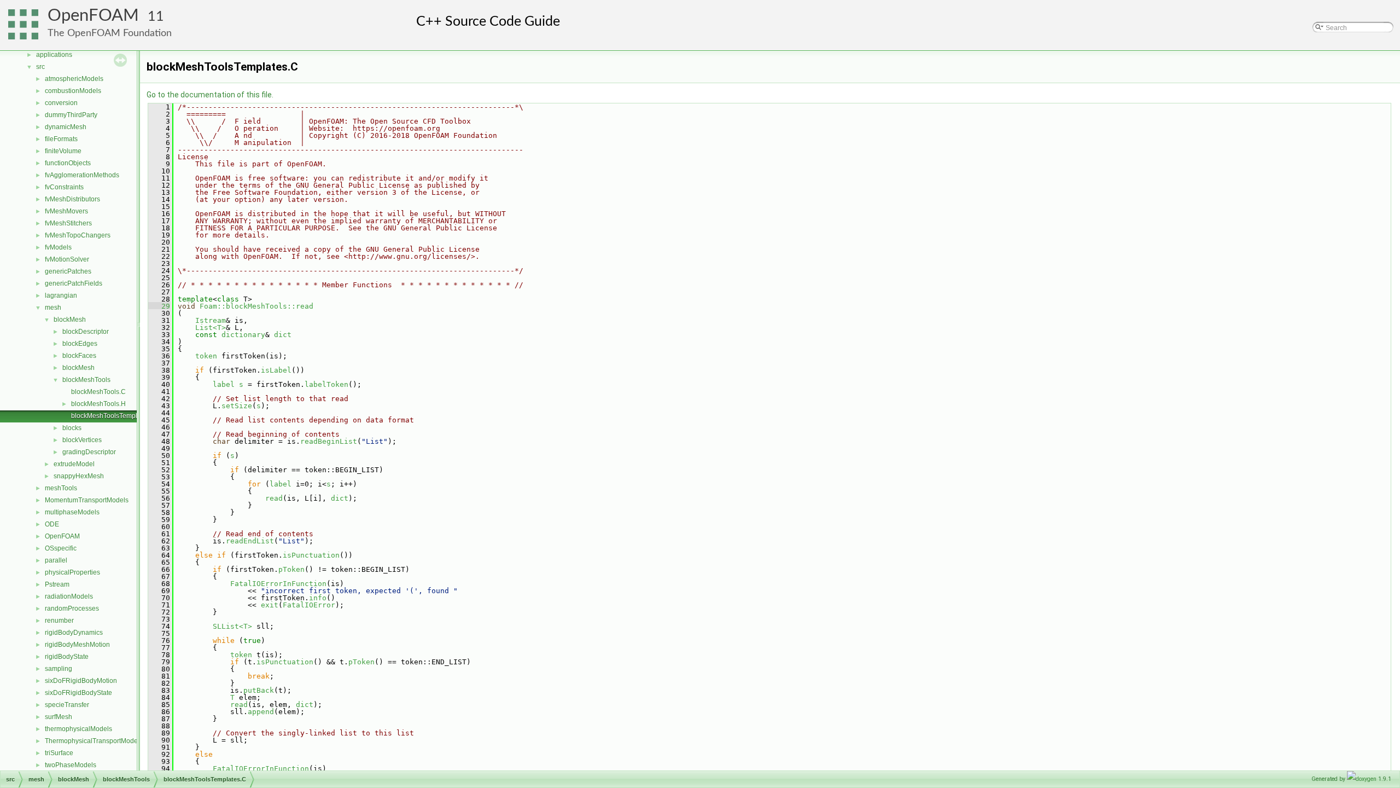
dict (282, 335)
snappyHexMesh (79, 476)
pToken (291, 569)
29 (159, 306)
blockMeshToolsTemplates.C (113, 416)
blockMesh (70, 319)
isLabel (276, 370)
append (261, 712)
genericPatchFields (73, 283)
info (317, 598)
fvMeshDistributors (72, 199)
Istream (210, 320)
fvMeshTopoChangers (77, 235)
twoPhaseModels (70, 765)
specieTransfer (67, 705)
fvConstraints (64, 187)
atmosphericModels (74, 79)
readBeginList (328, 441)
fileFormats (61, 139)
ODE (52, 524)
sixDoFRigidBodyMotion (81, 681)
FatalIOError (309, 605)
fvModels (58, 247)
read (274, 498)
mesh (53, 307)
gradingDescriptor (89, 452)
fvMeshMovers (66, 211)
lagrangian (61, 295)
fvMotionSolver (67, 259)
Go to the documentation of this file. (210, 94)
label (224, 384)
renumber (59, 620)
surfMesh (58, 717)
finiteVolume (63, 151)
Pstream (57, 584)
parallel (56, 560)
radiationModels (69, 596)
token (206, 356)
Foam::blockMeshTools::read (256, 306)
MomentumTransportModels (87, 500)
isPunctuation (311, 555)
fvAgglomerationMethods (82, 175)
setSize (236, 406)
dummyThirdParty (71, 115)
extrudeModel (74, 464)
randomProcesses (72, 608)
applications (54, 55)
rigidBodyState (67, 656)
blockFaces (79, 356)
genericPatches (68, 271)
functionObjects (68, 163)
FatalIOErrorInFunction (278, 584)
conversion (61, 103)
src (40, 67)
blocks (71, 428)
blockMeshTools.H (98, 404)
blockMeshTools (86, 380)
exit (269, 605)
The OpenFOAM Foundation (110, 33)
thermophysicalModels (78, 729)
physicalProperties (72, 572)
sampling (58, 669)
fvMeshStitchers (68, 223)
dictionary (243, 335)
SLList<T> (232, 626)
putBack (258, 690)
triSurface (59, 753)
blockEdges (79, 343)
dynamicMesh (65, 127)
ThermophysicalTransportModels (94, 741)
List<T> (210, 327)
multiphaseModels (72, 512)
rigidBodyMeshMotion (77, 644)
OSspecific (61, 548)
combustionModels (73, 91)
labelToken (326, 384)
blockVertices (82, 440)
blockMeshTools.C (98, 392)
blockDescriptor (85, 331)
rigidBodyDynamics (74, 632)
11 (156, 17)
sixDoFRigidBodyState (78, 693)
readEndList (250, 541)
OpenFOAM (93, 15)
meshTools (61, 488)
